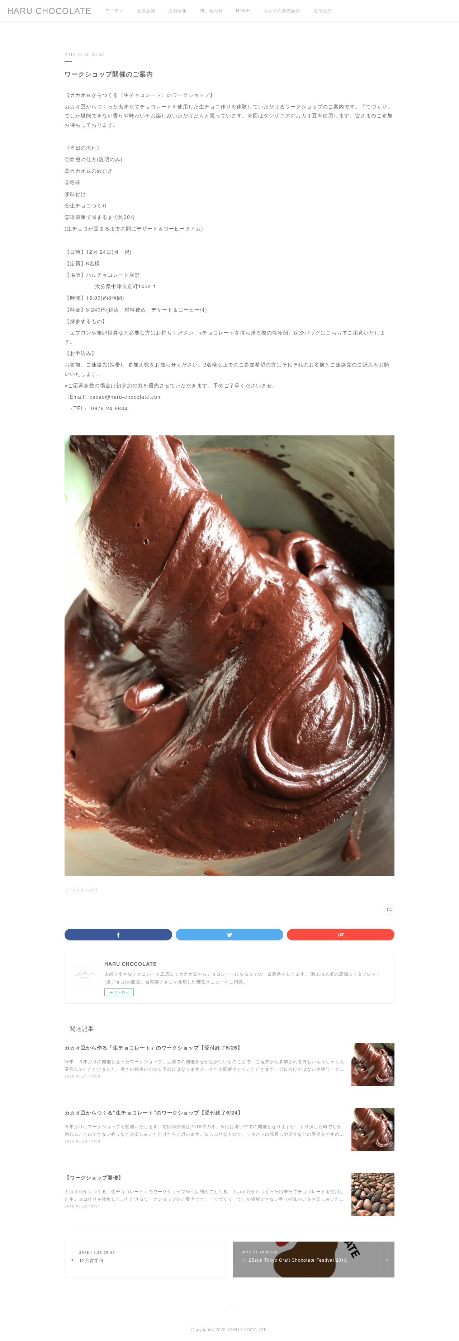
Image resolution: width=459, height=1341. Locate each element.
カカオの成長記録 (282, 10)
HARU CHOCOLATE (49, 11)
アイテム (114, 10)
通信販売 (322, 10)
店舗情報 (177, 10)
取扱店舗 (146, 10)
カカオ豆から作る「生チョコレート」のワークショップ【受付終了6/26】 (154, 1047)
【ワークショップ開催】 (94, 1177)
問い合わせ (211, 10)
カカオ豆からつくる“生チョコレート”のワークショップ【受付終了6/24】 (154, 1112)
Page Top (229, 1310)
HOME (243, 10)
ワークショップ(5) (81, 889)
